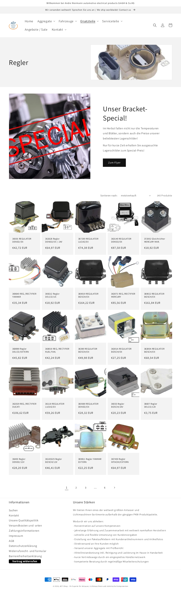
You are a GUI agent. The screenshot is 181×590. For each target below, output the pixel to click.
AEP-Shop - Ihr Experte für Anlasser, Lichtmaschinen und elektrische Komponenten (94, 586)
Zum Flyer (114, 162)
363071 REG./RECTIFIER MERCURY (123, 295)
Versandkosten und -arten (25, 525)
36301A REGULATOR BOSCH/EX (121, 350)
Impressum (16, 535)
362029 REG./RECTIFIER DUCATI (24, 405)
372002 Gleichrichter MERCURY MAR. (154, 240)
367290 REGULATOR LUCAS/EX (88, 240)
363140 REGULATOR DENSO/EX (121, 240)
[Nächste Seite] (114, 487)
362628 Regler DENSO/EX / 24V (53, 240)
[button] (46, 21)
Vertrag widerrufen (24, 561)
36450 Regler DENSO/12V (18, 461)
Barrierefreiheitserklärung (25, 556)
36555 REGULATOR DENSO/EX (21, 240)
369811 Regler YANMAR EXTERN (89, 461)
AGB (11, 541)
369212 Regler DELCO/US (52, 295)
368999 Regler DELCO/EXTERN (20, 350)
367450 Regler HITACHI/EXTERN (120, 461)
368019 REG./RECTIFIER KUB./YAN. (57, 350)
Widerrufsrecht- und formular (27, 551)
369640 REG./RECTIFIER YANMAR (24, 295)
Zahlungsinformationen (24, 530)
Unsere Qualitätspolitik (24, 520)
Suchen (13, 511)
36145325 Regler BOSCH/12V (53, 461)
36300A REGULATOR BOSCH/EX (154, 350)
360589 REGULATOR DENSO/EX (88, 405)
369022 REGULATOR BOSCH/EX (154, 295)
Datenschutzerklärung (23, 546)
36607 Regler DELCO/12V (150, 405)
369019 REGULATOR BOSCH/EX (88, 295)
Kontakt (14, 515)
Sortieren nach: (108, 195)
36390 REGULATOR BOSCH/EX (87, 350)
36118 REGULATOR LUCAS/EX (54, 405)
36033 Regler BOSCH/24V (117, 405)
